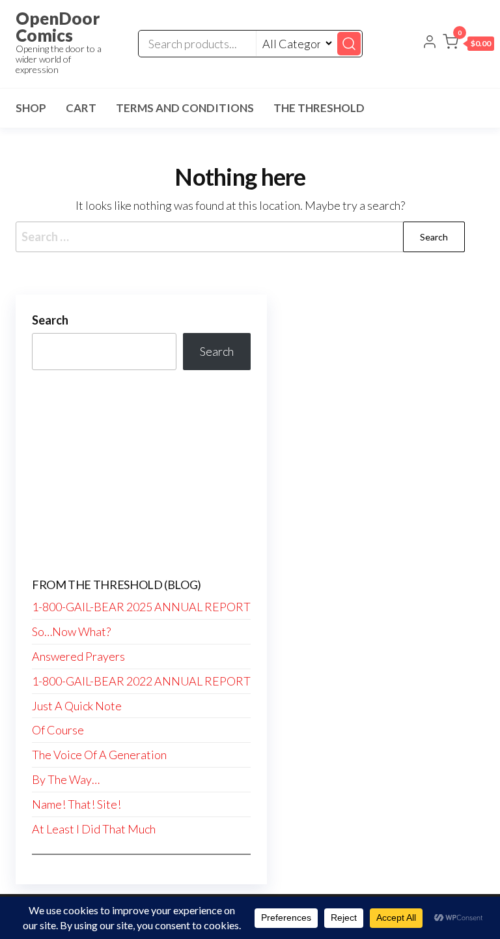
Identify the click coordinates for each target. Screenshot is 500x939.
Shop (31, 108)
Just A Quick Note (77, 706)
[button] (468, 44)
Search (50, 320)
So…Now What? (71, 631)
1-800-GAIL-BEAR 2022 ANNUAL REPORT (141, 681)
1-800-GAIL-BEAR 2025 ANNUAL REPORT (141, 607)
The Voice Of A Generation (99, 754)
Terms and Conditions (185, 108)
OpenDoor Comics (58, 27)
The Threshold (319, 108)
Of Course (58, 730)
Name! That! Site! (76, 804)
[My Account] (430, 43)
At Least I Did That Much (94, 829)
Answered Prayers (78, 656)
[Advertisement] (141, 474)
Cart (81, 108)
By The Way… (66, 779)
